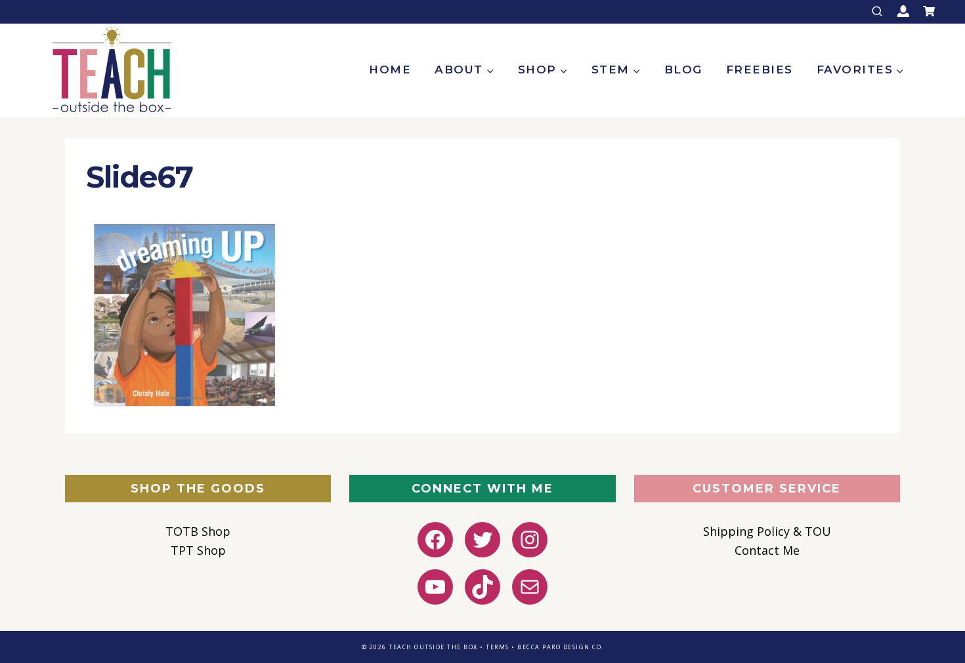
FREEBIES (759, 69)
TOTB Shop (197, 531)
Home (390, 69)
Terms (497, 647)
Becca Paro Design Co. (560, 647)
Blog (683, 69)
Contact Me (767, 550)
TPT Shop (198, 550)
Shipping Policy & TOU (767, 531)
